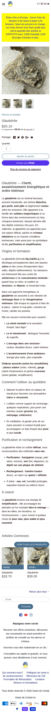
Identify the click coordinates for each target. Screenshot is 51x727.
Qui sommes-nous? (12, 672)
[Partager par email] (32, 137)
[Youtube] (25, 614)
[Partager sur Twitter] (18, 137)
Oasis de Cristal (40, 690)
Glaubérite (7, 572)
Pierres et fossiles (11, 114)
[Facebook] (20, 614)
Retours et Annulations (25, 682)
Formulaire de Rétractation (17, 679)
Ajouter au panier (25, 156)
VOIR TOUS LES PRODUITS (32, 544)
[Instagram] (31, 614)
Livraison (40, 679)
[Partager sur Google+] (27, 137)
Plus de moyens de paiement (25, 169)
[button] (25, 129)
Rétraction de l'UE (35, 676)
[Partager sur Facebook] (14, 137)
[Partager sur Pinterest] (22, 137)
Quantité (6, 143)
